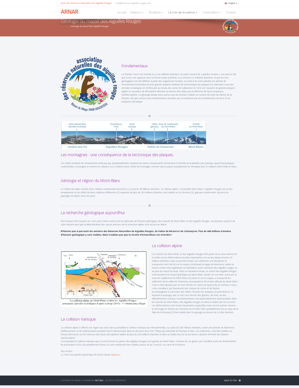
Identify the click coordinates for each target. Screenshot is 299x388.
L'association (210, 12)
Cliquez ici (115, 354)
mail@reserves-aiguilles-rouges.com (133, 3)
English (232, 3)
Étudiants (155, 12)
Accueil (121, 12)
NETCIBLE (99, 380)
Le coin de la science (182, 12)
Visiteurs (136, 12)
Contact (231, 12)
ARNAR (69, 11)
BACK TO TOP (230, 380)
